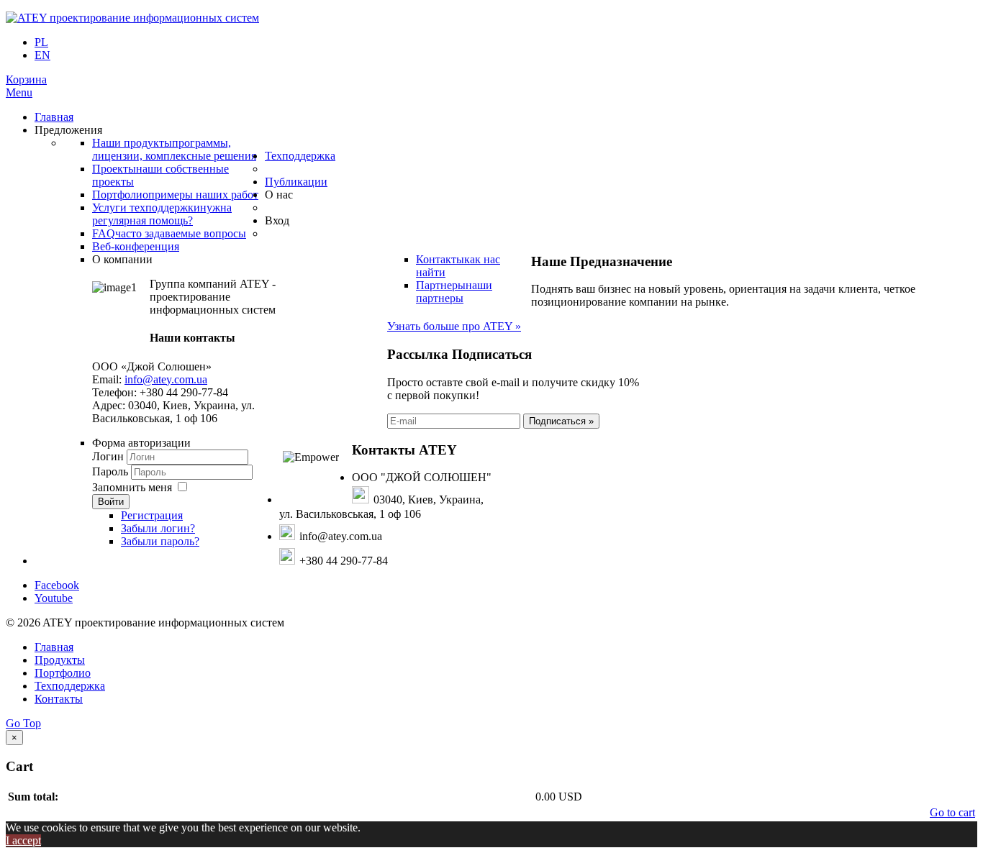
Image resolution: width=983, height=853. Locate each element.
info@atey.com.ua (165, 379)
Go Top (23, 723)
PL (41, 42)
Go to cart (952, 812)
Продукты (60, 660)
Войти (111, 501)
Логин (108, 456)
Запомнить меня (132, 487)
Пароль (111, 471)
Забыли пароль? (160, 541)
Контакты (59, 699)
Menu (19, 92)
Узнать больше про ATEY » (454, 326)
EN (42, 55)
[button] (26, 79)
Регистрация (152, 515)
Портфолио (63, 673)
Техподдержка (70, 686)
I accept (23, 840)
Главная (54, 647)
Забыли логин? (158, 528)
